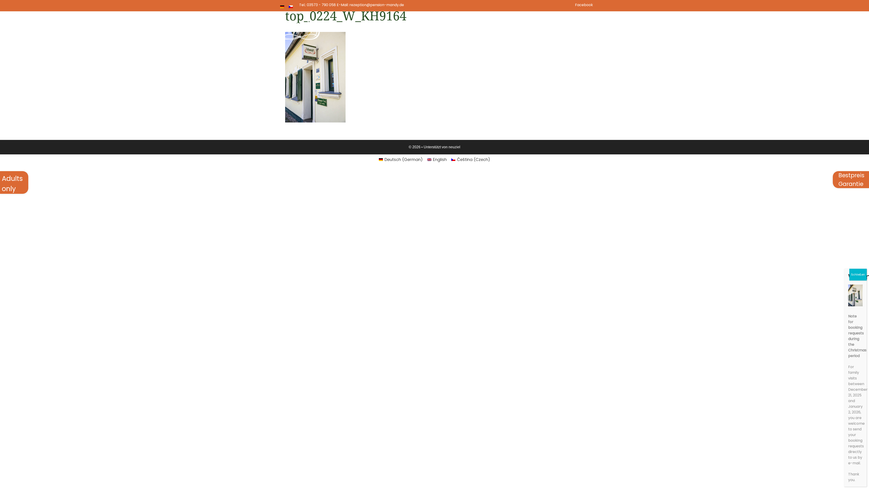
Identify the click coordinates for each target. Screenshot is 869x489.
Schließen (858, 274)
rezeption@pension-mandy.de (376, 4)
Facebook (584, 4)
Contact (576, 27)
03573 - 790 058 (321, 4)
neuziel (454, 147)
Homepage (469, 27)
